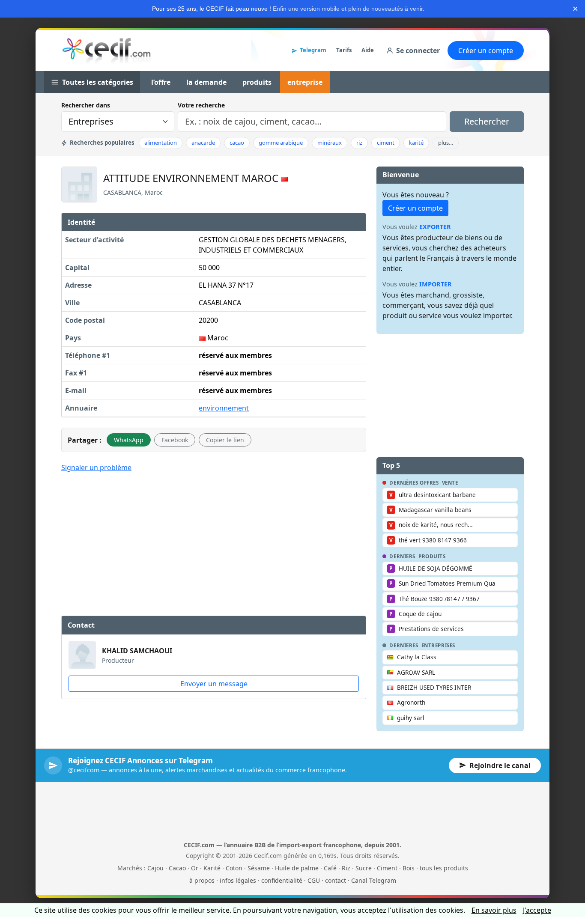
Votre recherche (201, 105)
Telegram (313, 50)
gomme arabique (281, 142)
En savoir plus (494, 910)
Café (330, 868)
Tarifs (344, 50)
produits (257, 82)
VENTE (450, 482)
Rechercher (486, 121)
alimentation (160, 142)
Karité (212, 868)
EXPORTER (435, 227)
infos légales (238, 880)
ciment (385, 142)
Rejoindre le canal (500, 765)
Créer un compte (485, 50)
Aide (367, 50)
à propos (202, 880)
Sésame (259, 868)
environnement (224, 408)
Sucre (363, 868)
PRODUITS (432, 556)
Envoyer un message (214, 683)
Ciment (387, 868)
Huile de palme (297, 868)
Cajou (155, 868)
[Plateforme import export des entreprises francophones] (106, 50)
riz (359, 142)
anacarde (203, 142)
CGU (313, 880)
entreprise (304, 82)
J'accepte (537, 910)
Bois (409, 868)
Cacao (177, 868)
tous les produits (444, 868)
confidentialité (281, 880)
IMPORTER (435, 284)
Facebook (174, 440)
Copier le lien (225, 440)
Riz (346, 868)
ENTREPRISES (438, 645)
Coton (234, 868)
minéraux (329, 142)
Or (194, 868)
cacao (237, 142)
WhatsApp (128, 440)
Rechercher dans (85, 105)
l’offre (160, 82)
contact (335, 880)
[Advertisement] (214, 543)
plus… (445, 142)
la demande (206, 82)
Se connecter (418, 50)
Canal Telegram (373, 880)
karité (416, 142)
